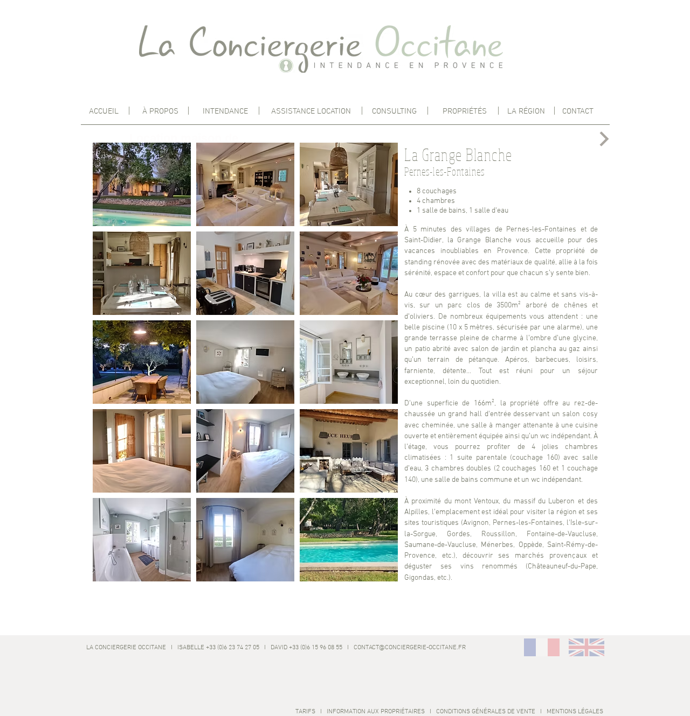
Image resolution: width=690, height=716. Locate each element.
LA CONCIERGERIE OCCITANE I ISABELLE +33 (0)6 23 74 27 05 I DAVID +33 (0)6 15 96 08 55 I (218, 647)
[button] (142, 184)
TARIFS (305, 711)
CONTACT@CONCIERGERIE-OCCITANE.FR (410, 647)
